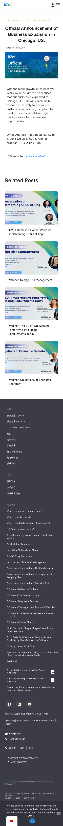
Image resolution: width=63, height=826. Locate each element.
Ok (32, 821)
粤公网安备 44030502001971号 (23, 757)
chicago (41, 20)
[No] (58, 813)
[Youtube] (29, 704)
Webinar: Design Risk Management (30, 280)
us (48, 20)
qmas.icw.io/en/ (35, 156)
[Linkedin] (19, 704)
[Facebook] (9, 704)
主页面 (8, 782)
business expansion (22, 20)
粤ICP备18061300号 (17, 761)
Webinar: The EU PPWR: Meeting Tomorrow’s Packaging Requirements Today (29, 329)
